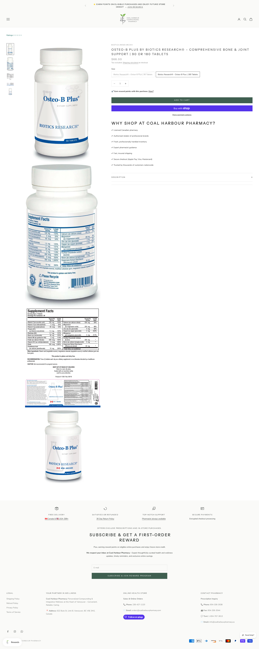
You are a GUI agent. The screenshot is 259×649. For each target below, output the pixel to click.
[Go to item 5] (10, 91)
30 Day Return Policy (105, 518)
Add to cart (182, 100)
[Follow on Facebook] (7, 631)
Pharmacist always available (154, 518)
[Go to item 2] (10, 64)
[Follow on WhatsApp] (22, 631)
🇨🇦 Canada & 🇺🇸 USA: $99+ (56, 518)
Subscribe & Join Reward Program (129, 576)
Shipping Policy (12, 599)
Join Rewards (135, 7)
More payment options (181, 114)
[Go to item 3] (10, 76)
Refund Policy (12, 603)
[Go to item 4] (10, 84)
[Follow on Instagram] (14, 631)
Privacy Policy (12, 607)
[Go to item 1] (10, 49)
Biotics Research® (122, 45)
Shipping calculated (130, 62)
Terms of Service (13, 612)
